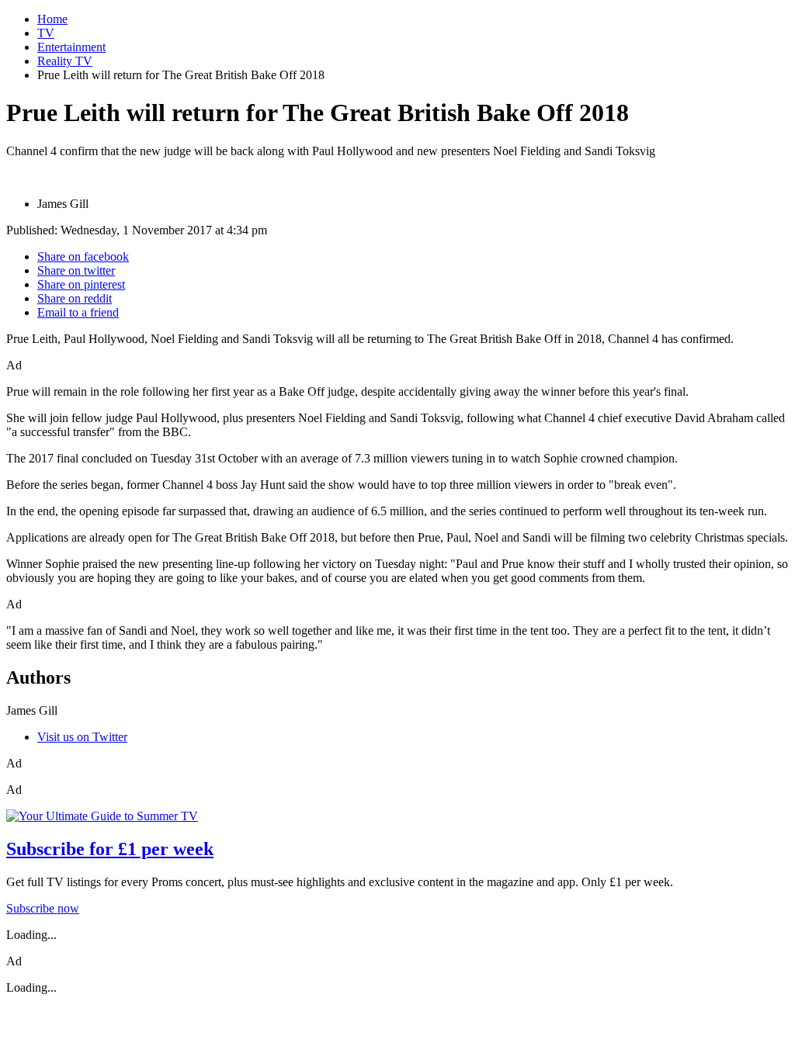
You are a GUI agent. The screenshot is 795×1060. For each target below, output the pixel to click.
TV (45, 33)
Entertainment (71, 47)
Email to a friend (78, 312)
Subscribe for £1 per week (110, 849)
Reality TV (64, 61)
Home (52, 19)
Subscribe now (42, 908)
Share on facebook (83, 256)
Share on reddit (74, 298)
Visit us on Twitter (82, 736)
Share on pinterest (81, 284)
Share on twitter (76, 270)
